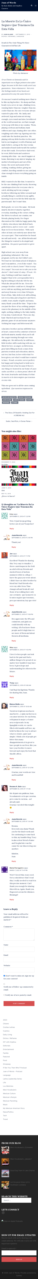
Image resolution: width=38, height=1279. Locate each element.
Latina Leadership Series (12, 1079)
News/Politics (8, 1112)
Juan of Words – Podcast (12, 1071)
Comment (8, 927)
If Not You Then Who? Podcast (15, 1068)
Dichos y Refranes (25, 397)
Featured (6, 1057)
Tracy (12, 683)
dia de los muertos (9, 397)
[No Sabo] (19, 447)
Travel (5, 1119)
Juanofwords (17, 535)
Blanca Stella (15, 704)
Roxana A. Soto (16, 786)
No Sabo (5, 465)
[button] (31, 5)
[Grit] (19, 475)
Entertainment (8, 1049)
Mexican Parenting (10, 1101)
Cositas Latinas (9, 1027)
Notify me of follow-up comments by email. (18, 988)
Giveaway (7, 1064)
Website (7, 965)
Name (6, 945)
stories (14, 402)
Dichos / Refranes (9, 36)
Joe (11, 554)
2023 (5, 1020)
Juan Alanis (8, 34)
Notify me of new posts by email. (18, 995)
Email (6, 955)
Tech (5, 1116)
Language (20, 36)
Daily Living (7, 1035)
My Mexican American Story (14, 1108)
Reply (12, 529)
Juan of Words (9, 2)
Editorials (6, 1046)
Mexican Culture (9, 1093)
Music (5, 1105)
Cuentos (6, 1031)
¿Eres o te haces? (8, 496)
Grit (3, 490)
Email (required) (9, 1248)
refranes (6, 402)
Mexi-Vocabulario (9, 1090)
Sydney (19, 1276)
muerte (29, 400)
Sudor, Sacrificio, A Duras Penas (18, 421)
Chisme (6, 1024)
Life (4, 1082)
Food (5, 1060)
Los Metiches (8, 1086)
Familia (5, 1053)
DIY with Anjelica (9, 1042)
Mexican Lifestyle (9, 1097)
